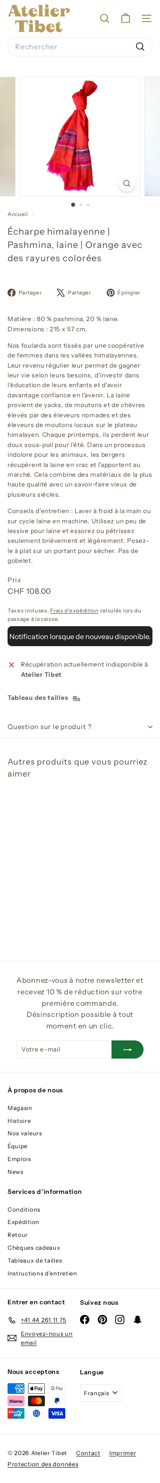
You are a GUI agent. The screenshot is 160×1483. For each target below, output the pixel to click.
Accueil (18, 214)
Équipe (18, 1146)
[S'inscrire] (128, 1049)
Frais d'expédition (74, 610)
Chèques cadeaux (34, 1247)
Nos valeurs (25, 1133)
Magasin (20, 1107)
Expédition (24, 1221)
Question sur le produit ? (50, 726)
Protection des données (43, 1463)
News (16, 1171)
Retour (18, 1234)
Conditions (24, 1209)
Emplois (19, 1158)
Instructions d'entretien (42, 1273)
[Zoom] (127, 183)
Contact (88, 1452)
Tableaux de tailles (35, 1260)
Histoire (19, 1120)
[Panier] (125, 18)
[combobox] (80, 47)
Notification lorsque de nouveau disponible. (80, 636)
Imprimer (122, 1452)
